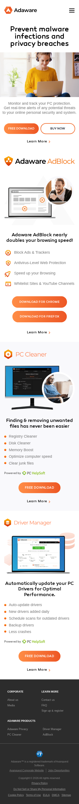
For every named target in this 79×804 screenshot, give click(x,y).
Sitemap (66, 795)
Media (11, 705)
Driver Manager (52, 729)
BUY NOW (57, 128)
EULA (46, 795)
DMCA (55, 795)
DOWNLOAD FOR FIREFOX (39, 316)
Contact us (48, 699)
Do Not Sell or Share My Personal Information (39, 789)
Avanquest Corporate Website (26, 770)
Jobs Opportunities (59, 770)
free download (21, 128)
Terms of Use (33, 795)
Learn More (37, 141)
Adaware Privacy (17, 729)
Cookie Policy (16, 795)
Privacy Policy (40, 783)
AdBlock (48, 734)
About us (12, 699)
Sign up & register (52, 710)
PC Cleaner (14, 734)
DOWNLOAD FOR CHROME (39, 302)
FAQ (44, 705)
